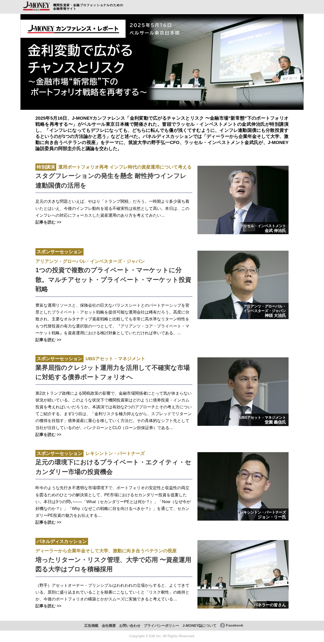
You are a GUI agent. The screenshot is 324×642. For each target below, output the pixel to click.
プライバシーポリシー (161, 626)
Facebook (234, 625)
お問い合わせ (129, 626)
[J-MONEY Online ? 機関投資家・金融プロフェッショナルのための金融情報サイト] (36, 10)
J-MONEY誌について (199, 626)
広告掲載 (91, 626)
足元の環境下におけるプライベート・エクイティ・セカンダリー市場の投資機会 (113, 463)
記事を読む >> (48, 222)
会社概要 (109, 626)
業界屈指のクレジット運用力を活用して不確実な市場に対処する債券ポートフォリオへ (112, 368)
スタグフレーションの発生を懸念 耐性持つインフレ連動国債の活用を (113, 176)
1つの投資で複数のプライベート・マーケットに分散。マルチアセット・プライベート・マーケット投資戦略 (113, 270)
